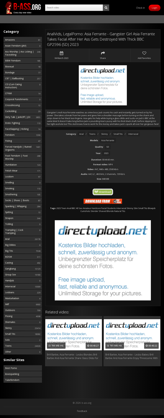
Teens (8, 345)
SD (107, 146)
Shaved (102, 211)
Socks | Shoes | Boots (17, 200)
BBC (73, 208)
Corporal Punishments (16, 99)
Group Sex (10, 274)
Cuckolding (10, 111)
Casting (9, 262)
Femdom (10, 134)
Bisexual (9, 66)
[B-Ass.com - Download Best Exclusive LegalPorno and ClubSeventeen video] (23, 7)
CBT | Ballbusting (14, 78)
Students (111, 208)
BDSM (8, 256)
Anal (7, 238)
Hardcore (96, 208)
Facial (104, 208)
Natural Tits (119, 211)
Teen (63, 208)
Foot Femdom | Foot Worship (16, 157)
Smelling (9, 182)
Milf (7, 304)
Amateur (87, 208)
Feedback (82, 411)
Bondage (10, 72)
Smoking (9, 188)
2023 (106, 153)
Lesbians (9, 292)
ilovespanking (12, 373)
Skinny (8, 327)
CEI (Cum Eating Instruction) (13, 86)
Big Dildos (10, 244)
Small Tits (10, 333)
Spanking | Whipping (15, 206)
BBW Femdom (12, 60)
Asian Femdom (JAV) (15, 45)
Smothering (11, 194)
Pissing (8, 316)
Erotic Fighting (12, 122)
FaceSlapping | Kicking (17, 128)
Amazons (10, 39)
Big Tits (9, 250)
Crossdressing (12, 105)
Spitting (9, 212)
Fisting (8, 140)
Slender (94, 211)
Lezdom (9, 176)
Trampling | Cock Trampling (14, 231)
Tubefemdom (12, 379)
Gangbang (10, 268)
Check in (140, 7)
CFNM (8, 93)
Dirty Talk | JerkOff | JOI (17, 117)
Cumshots (85, 211)
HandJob (9, 280)
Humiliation (11, 164)
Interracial (10, 286)
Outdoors (10, 310)
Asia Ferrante (107, 140)
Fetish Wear (11, 170)
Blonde (110, 211)
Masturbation (12, 298)
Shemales (10, 322)
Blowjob (152, 208)
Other (8, 351)
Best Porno (11, 368)
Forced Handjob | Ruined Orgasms (18, 148)
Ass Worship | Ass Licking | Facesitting (19, 53)
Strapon (9, 218)
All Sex (79, 208)
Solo (7, 339)
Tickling (9, 224)
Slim (136, 208)
